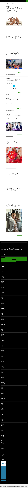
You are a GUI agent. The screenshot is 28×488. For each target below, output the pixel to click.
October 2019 (2, 367)
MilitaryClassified (11, 110)
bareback (7, 74)
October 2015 (2, 426)
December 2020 (2, 350)
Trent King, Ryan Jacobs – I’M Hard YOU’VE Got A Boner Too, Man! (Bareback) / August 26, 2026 (11, 249)
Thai (1, 447)
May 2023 (2, 314)
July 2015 (2, 430)
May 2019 (2, 373)
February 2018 (2, 392)
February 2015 (2, 436)
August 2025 (2, 281)
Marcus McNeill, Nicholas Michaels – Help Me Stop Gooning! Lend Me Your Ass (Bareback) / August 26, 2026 (12, 248)
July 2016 (2, 415)
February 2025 (2, 288)
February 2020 (2, 362)
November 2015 (2, 425)
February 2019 (2, 377)
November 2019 (2, 366)
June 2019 (2, 372)
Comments (2, 455)
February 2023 (2, 318)
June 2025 (2, 283)
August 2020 (2, 355)
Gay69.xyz (2, 0)
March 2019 (2, 376)
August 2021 (2, 340)
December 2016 (2, 409)
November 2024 (2, 292)
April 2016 (2, 419)
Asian (1, 442)
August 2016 (2, 414)
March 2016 (2, 420)
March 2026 (2, 272)
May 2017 (2, 403)
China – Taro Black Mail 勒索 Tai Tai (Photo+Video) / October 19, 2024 (13, 205)
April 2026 (2, 271)
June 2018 (2, 387)
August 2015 (2, 429)
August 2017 (2, 399)
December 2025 (2, 276)
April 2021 (2, 345)
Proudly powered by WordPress (4, 483)
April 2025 (2, 286)
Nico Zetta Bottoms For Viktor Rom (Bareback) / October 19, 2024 (13, 81)
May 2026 (2, 270)
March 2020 (2, 361)
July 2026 (2, 267)
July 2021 (2, 341)
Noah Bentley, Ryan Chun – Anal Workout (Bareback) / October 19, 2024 (14, 37)
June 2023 (2, 313)
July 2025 (2, 282)
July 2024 (2, 297)
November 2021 (2, 336)
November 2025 (2, 277)
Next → (17, 238)
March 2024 (2, 302)
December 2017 (2, 394)
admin (11, 57)
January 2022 (2, 334)
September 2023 (3, 309)
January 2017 (2, 408)
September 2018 (3, 383)
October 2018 (2, 382)
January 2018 (2, 393)
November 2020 (2, 351)
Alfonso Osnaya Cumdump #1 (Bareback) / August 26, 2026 (7, 250)
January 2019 (2, 378)
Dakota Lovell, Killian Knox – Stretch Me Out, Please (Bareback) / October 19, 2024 (12, 54)
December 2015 (2, 424)
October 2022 (2, 323)
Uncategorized (8, 98)
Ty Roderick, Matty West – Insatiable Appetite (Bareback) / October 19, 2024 (13, 117)
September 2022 (3, 324)
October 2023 (2, 308)
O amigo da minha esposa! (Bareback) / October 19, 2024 (13, 143)
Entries (2, 454)
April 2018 (2, 389)
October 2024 (2, 293)
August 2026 (2, 266)
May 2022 (2, 329)
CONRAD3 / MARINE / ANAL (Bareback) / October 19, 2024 (13, 101)
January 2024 (2, 304)
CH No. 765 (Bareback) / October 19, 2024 (12, 174)
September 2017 (3, 398)
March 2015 (2, 435)
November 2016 (2, 410)
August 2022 (2, 325)
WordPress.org (2, 456)
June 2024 (2, 298)
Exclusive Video (8, 6)
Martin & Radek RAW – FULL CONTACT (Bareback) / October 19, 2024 (13, 189)
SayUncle (14, 74)
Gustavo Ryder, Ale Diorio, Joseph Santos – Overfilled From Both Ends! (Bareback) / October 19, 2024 (14, 10)
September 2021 (3, 339)
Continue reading (19, 72)
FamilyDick (10, 74)
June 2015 (2, 431)
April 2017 (2, 404)
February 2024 (2, 303)
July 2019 (2, 371)
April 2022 (2, 330)
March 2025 (2, 287)
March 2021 (2, 346)
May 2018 (2, 388)
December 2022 (2, 320)
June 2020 (2, 357)
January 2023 (2, 319)
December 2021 (2, 335)
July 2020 (2, 356)
